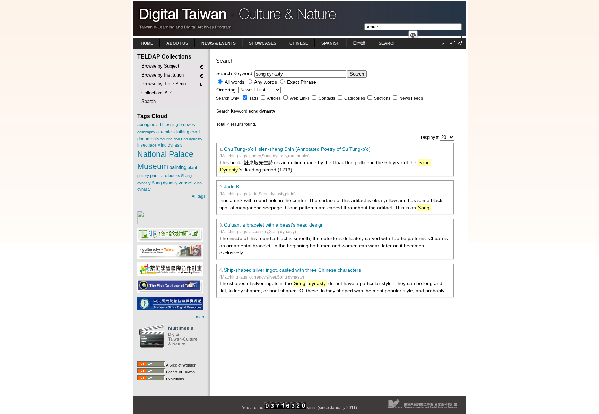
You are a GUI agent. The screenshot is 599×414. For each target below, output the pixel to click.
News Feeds (411, 98)
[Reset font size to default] (451, 46)
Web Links (300, 98)
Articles (274, 98)
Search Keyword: (235, 73)
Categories (355, 98)
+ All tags (197, 196)
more (201, 317)
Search (357, 74)
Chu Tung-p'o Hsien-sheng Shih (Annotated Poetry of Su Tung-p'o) (297, 149)
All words (234, 82)
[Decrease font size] (443, 46)
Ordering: (227, 90)
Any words (265, 82)
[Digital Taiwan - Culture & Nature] (299, 36)
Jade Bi (232, 187)
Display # (430, 137)
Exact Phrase (301, 82)
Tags (254, 98)
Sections (382, 98)
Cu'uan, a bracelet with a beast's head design (274, 225)
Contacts (327, 98)
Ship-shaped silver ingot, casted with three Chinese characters (292, 270)
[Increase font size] (459, 46)
